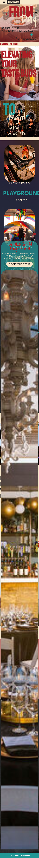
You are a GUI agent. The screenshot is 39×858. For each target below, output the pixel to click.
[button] (4, 2)
